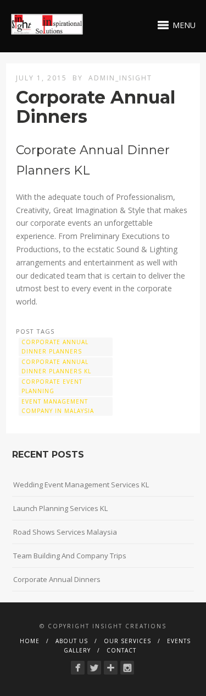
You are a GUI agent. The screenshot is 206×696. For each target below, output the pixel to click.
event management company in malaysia (57, 406)
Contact (121, 650)
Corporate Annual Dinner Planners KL (56, 366)
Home (30, 641)
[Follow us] (127, 668)
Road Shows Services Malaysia (65, 532)
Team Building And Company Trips (69, 556)
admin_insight (120, 78)
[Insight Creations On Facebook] (78, 668)
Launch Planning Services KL (60, 508)
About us (71, 641)
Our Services (127, 641)
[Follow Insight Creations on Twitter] (94, 668)
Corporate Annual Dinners (57, 579)
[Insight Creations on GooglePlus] (111, 668)
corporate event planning (51, 386)
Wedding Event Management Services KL (81, 485)
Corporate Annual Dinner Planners (54, 346)
